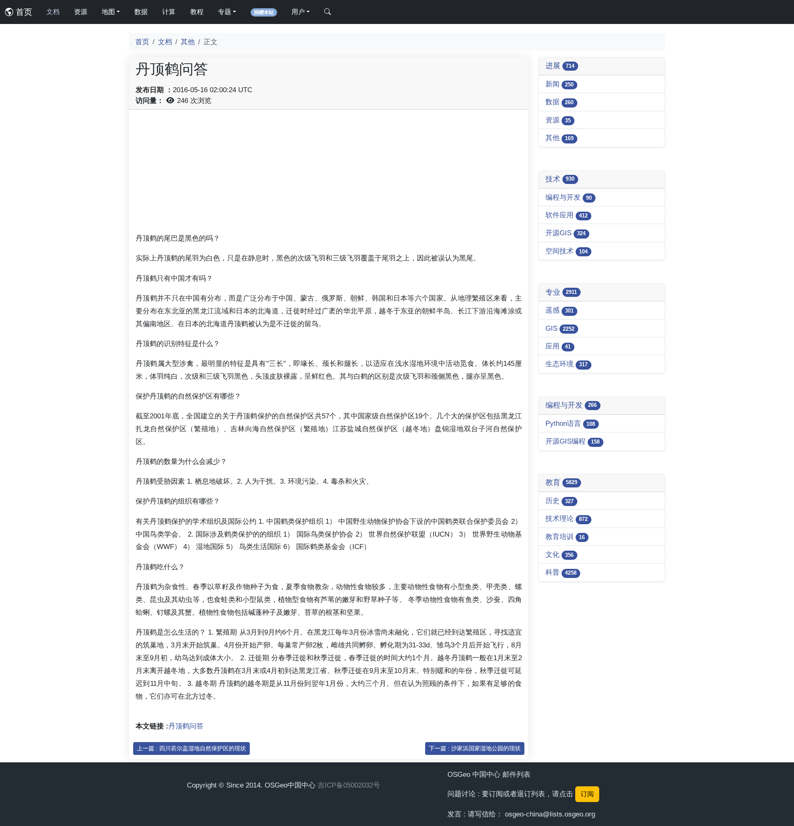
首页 (22, 12)
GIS (559, 328)
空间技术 (566, 251)
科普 (560, 572)
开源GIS (565, 233)
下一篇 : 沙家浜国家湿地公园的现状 (475, 748)
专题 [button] (224, 11)
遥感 (559, 310)
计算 (168, 11)
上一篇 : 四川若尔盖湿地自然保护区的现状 (191, 748)
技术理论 (566, 518)
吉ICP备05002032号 (349, 785)
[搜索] (327, 12)
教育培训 (565, 536)
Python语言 (570, 423)
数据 (141, 11)
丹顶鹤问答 (185, 726)
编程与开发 (568, 197)
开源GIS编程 (572, 441)
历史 (559, 501)
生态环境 (566, 364)
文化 (559, 554)
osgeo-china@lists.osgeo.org (550, 814)
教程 (196, 11)
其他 (188, 42)
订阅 (587, 793)
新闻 (559, 84)
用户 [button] (298, 11)
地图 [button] (108, 11)
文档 (53, 11)
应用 (558, 346)
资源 (80, 11)
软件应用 (566, 215)
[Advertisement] (329, 174)
